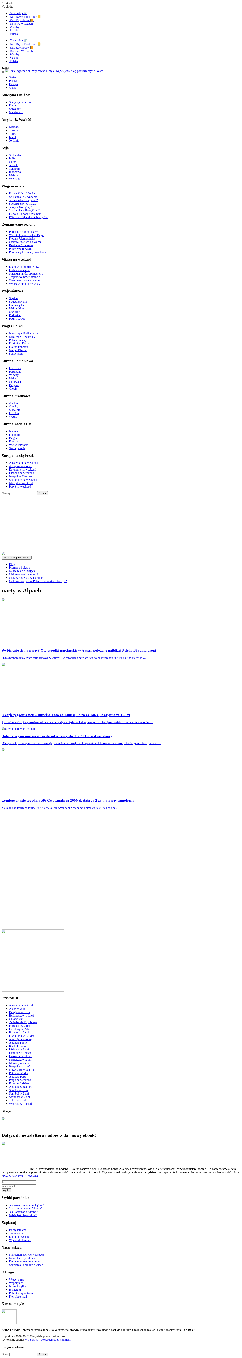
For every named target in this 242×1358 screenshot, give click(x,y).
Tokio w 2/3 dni (18, 1100)
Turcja (13, 133)
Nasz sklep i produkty (22, 1258)
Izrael (12, 137)
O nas (12, 87)
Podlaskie (15, 315)
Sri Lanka (15, 155)
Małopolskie (16, 308)
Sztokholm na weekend (23, 479)
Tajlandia (14, 168)
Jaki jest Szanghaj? (20, 207)
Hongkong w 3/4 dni (21, 1035)
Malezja (14, 175)
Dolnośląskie (17, 305)
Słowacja (14, 409)
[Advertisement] (121, 523)
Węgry (13, 416)
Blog (12, 564)
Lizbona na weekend (21, 473)
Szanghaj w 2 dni (19, 1096)
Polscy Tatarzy (18, 340)
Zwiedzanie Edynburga (23, 1022)
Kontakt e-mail (18, 1296)
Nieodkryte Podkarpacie (23, 333)
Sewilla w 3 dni (18, 1090)
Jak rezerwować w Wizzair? (26, 1208)
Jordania (14, 140)
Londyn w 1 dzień (20, 1052)
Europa (13, 84)
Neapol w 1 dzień (19, 1066)
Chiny (12, 161)
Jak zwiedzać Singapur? (23, 200)
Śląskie (13, 30)
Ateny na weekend (20, 466)
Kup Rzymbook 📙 (21, 20)
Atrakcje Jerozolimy (21, 1039)
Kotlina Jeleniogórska (22, 238)
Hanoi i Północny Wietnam (25, 213)
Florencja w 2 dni (19, 1025)
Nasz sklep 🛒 (18, 13)
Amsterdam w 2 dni (21, 1005)
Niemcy (14, 431)
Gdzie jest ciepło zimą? (23, 1215)
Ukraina (14, 413)
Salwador (14, 108)
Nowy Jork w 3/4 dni (22, 1069)
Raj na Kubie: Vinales (22, 193)
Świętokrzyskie (18, 301)
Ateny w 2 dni (17, 1008)
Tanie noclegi (17, 1233)
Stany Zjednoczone (20, 102)
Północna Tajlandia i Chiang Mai (28, 217)
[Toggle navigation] (3, 72)
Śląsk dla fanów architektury (26, 273)
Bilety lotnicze (17, 1230)
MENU (16, 557)
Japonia (13, 165)
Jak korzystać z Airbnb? (23, 1211)
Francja (13, 441)
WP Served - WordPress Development (47, 1339)
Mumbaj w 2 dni (19, 1063)
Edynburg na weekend (22, 469)
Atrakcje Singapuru (20, 1086)
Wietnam (14, 178)
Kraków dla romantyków (24, 266)
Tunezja (14, 130)
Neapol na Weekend (21, 476)
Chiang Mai (16, 1018)
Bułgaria (14, 385)
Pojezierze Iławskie (20, 248)
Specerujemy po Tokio (22, 203)
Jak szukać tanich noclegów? (26, 1205)
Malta (12, 378)
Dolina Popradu (18, 346)
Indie (12, 158)
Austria (13, 403)
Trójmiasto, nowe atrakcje (24, 277)
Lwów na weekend (20, 1056)
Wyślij (6, 1190)
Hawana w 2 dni (19, 1032)
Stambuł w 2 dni (19, 1093)
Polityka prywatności (21, 1293)
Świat (12, 77)
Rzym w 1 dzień (19, 1083)
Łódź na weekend (19, 270)
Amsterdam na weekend (23, 462)
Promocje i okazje (19, 567)
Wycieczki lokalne (20, 1240)
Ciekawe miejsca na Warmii (25, 241)
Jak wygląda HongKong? (24, 210)
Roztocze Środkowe (21, 245)
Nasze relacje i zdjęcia (22, 571)
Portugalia (15, 371)
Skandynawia (17, 448)
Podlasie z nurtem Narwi (24, 231)
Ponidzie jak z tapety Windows (27, 252)
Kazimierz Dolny (19, 343)
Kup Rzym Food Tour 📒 (25, 16)
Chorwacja (15, 381)
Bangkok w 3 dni (19, 1012)
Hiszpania (15, 368)
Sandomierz (16, 353)
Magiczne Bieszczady (22, 336)
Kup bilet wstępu (19, 1236)
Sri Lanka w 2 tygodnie (23, 196)
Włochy (14, 27)
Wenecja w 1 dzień (20, 1103)
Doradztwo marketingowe (24, 1261)
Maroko (14, 127)
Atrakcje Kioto (18, 1042)
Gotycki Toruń (18, 350)
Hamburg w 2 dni (19, 1029)
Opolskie (14, 311)
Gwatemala (16, 112)
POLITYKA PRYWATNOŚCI (20, 1175)
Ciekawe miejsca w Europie (26, 577)
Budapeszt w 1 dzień (21, 1015)
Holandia (14, 434)
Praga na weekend (20, 1080)
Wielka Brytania (18, 444)
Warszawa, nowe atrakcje (24, 280)
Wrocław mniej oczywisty (24, 283)
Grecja (13, 388)
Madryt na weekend (21, 483)
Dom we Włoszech (21, 23)
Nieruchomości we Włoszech (26, 1254)
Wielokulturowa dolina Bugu (26, 235)
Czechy (13, 406)
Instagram (15, 1289)
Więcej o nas (16, 1279)
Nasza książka (17, 1286)
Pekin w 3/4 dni (18, 1073)
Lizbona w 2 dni (19, 1049)
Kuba (12, 105)
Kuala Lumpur (18, 1046)
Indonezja (15, 172)
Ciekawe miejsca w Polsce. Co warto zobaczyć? (38, 581)
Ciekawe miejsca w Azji (23, 574)
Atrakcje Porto (17, 1076)
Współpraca (16, 1283)
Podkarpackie (17, 318)
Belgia (13, 438)
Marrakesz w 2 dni (20, 1059)
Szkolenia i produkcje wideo (26, 1264)
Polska (13, 33)
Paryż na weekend (20, 486)
